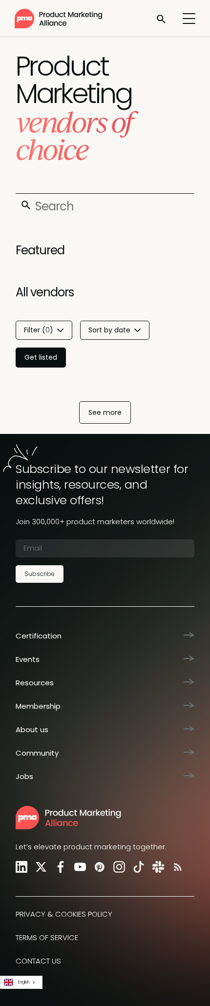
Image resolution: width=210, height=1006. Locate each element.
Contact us (38, 961)
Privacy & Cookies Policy (64, 914)
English (23, 982)
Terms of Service (47, 937)
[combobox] (21, 982)
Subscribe (39, 574)
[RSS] (176, 867)
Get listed (40, 357)
